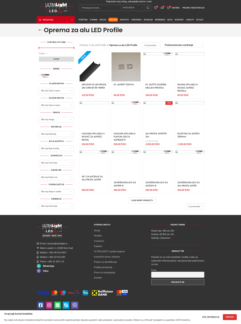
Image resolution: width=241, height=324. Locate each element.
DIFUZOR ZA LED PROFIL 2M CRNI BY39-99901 (94, 86)
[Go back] (40, 30)
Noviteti (98, 235)
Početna (84, 45)
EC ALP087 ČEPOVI (124, 84)
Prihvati (230, 317)
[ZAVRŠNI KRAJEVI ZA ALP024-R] (157, 164)
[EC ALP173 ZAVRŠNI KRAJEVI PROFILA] (157, 66)
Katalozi (98, 246)
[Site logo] (56, 7)
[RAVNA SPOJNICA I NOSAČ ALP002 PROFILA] (189, 66)
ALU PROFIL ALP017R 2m (156, 135)
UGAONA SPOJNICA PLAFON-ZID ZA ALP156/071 (124, 136)
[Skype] (66, 306)
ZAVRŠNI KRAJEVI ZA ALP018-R (125, 184)
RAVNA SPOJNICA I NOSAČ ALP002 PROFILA (187, 87)
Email (153, 270)
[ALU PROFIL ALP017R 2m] (157, 115)
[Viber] (75, 306)
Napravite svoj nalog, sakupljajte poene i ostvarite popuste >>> (134, 1)
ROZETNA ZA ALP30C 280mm (188, 135)
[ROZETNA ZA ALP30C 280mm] (189, 115)
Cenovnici (99, 241)
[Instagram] (49, 306)
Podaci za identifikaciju (105, 262)
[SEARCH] (148, 7)
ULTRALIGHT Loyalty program (109, 251)
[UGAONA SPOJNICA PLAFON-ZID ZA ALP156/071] (126, 115)
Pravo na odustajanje (104, 272)
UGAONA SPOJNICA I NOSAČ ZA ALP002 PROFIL (93, 136)
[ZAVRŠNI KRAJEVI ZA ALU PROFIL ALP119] (189, 164)
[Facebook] (40, 306)
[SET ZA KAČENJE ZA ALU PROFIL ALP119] (94, 161)
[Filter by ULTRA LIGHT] (47, 76)
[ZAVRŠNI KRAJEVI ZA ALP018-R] (126, 164)
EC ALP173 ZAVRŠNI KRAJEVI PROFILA (155, 86)
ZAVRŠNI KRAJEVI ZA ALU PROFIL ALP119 (188, 184)
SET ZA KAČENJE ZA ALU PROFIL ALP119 (92, 178)
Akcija (97, 230)
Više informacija (211, 317)
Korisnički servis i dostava (107, 257)
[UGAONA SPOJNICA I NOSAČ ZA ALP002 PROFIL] (94, 115)
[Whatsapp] (57, 306)
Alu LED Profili (98, 45)
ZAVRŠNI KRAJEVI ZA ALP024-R (156, 184)
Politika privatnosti (103, 267)
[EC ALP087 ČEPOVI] (126, 66)
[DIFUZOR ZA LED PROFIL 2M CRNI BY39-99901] (94, 66)
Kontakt (98, 278)
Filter (56, 59)
